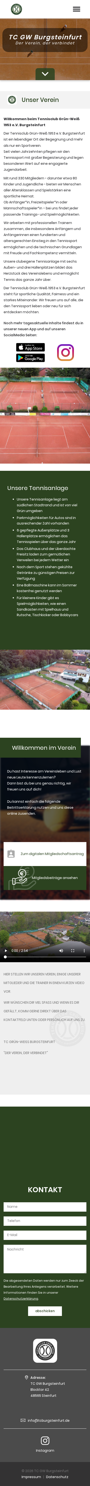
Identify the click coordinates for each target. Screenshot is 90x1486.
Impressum (31, 1476)
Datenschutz (57, 1476)
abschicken (45, 1311)
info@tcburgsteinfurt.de (49, 1420)
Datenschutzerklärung (21, 1299)
